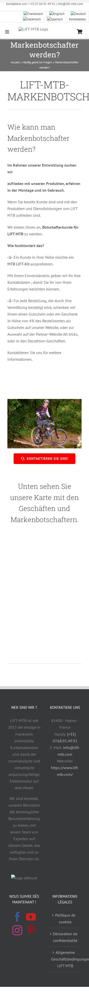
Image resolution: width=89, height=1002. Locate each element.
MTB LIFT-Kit (18, 263)
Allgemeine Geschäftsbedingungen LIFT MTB (65, 959)
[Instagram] (17, 930)
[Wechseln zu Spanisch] (55, 19)
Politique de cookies (65, 918)
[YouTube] (31, 917)
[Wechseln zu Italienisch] (32, 19)
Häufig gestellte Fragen (37, 62)
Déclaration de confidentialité (65, 937)
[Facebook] (17, 917)
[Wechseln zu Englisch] (57, 14)
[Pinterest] (31, 930)
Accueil (15, 62)
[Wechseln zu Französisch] (33, 14)
